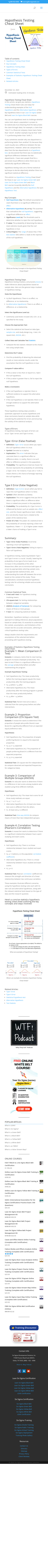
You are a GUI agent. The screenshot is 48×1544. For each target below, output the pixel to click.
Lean (18, 180)
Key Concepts (11, 64)
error (22, 453)
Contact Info (24, 1351)
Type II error (19, 489)
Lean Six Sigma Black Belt (20, 115)
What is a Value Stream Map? (16, 1149)
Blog (24, 1365)
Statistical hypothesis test (15, 997)
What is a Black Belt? (12, 1136)
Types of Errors (12, 70)
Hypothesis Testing (24, 177)
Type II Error (11, 994)
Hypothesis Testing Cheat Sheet (18, 61)
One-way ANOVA (23, 815)
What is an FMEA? (11, 1146)
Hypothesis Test (11, 190)
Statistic (32, 340)
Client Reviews (24, 1456)
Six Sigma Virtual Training (24, 1430)
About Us (19, 1365)
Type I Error (10, 992)
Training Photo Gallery (24, 1435)
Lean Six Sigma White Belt (24, 1391)
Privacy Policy (24, 1454)
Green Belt (32, 180)
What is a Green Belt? (13, 1132)
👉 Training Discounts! (24, 1327)
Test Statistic (11, 1003)
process (38, 282)
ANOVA (18, 335)
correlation (27, 874)
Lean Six (8, 182)
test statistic (10, 235)
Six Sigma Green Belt (19, 182)
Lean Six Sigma (30, 113)
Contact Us (24, 1446)
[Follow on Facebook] (19, 1371)
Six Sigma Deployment (24, 1433)
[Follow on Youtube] (28, 1371)
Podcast (28, 1365)
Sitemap (24, 1451)
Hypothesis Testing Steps (15, 67)
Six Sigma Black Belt (24, 1404)
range (24, 232)
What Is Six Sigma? (12, 1129)
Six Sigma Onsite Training (24, 1425)
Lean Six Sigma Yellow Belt (24, 1388)
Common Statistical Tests (15, 72)
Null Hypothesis (12, 200)
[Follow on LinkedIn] (24, 1371)
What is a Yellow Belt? (13, 1139)
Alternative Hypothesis (28, 110)
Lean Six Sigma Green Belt (24, 1385)
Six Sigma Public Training (24, 1427)
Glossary (24, 1448)
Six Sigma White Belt (24, 1412)
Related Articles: (12, 81)
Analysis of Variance (20, 606)
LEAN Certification (24, 1393)
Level (18, 217)
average (11, 665)
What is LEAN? (10, 1125)
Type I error (19, 445)
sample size (10, 332)
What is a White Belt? (13, 1142)
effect (8, 206)
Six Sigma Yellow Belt (24, 1409)
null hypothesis (27, 211)
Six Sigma (24, 180)
